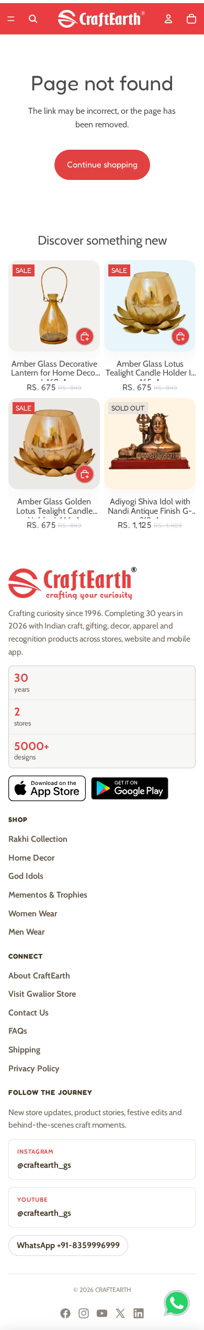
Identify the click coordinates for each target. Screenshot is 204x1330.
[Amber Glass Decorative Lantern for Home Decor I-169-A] (54, 305)
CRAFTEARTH (113, 1289)
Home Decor (31, 858)
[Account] (168, 18)
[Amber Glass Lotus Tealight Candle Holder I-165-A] (150, 305)
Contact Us (28, 1013)
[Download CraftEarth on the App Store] (47, 788)
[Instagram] (83, 1313)
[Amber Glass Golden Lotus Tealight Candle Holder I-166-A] (54, 443)
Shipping (24, 1050)
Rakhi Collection (37, 839)
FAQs (17, 1031)
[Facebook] (65, 1313)
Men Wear (26, 932)
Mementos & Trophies (47, 895)
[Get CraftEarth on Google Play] (129, 788)
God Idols (25, 876)
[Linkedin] (138, 1313)
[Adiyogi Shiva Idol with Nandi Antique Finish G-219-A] (150, 443)
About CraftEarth (39, 976)
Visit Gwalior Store (42, 994)
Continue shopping (102, 164)
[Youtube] (102, 1313)
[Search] (33, 18)
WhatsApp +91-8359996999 (68, 1245)
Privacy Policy (34, 1068)
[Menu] (11, 18)
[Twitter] (120, 1313)
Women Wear (32, 913)
